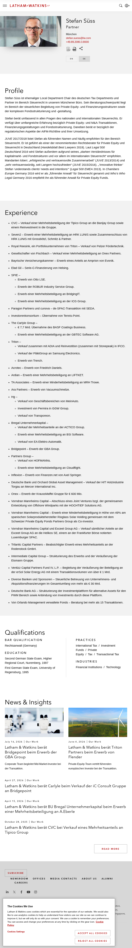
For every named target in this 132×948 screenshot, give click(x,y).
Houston (115, 905)
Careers (21, 882)
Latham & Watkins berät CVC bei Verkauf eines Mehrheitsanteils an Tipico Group (64, 830)
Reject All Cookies (92, 941)
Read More (111, 848)
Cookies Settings (16, 931)
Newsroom (19, 878)
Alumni (107, 878)
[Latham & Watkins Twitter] (14, 892)
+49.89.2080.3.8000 (77, 42)
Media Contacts (63, 878)
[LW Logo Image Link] (30, 5)
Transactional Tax (107, 654)
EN (73, 59)
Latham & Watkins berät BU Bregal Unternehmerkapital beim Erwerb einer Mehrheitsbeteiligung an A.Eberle (65, 809)
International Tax (86, 645)
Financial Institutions (89, 667)
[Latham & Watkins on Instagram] (35, 892)
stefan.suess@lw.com (78, 38)
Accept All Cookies (93, 933)
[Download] (68, 49)
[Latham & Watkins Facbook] (21, 892)
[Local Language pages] (127, 5)
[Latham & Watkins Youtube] (28, 892)
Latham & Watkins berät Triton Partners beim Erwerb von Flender (95, 752)
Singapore (119, 913)
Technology (113, 667)
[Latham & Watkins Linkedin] (7, 892)
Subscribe (16, 873)
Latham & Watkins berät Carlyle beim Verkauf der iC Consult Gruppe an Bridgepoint (65, 788)
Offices (39, 878)
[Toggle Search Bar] (121, 5)
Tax (90, 654)
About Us (89, 878)
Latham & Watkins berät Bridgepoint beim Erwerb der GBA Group (31, 752)
